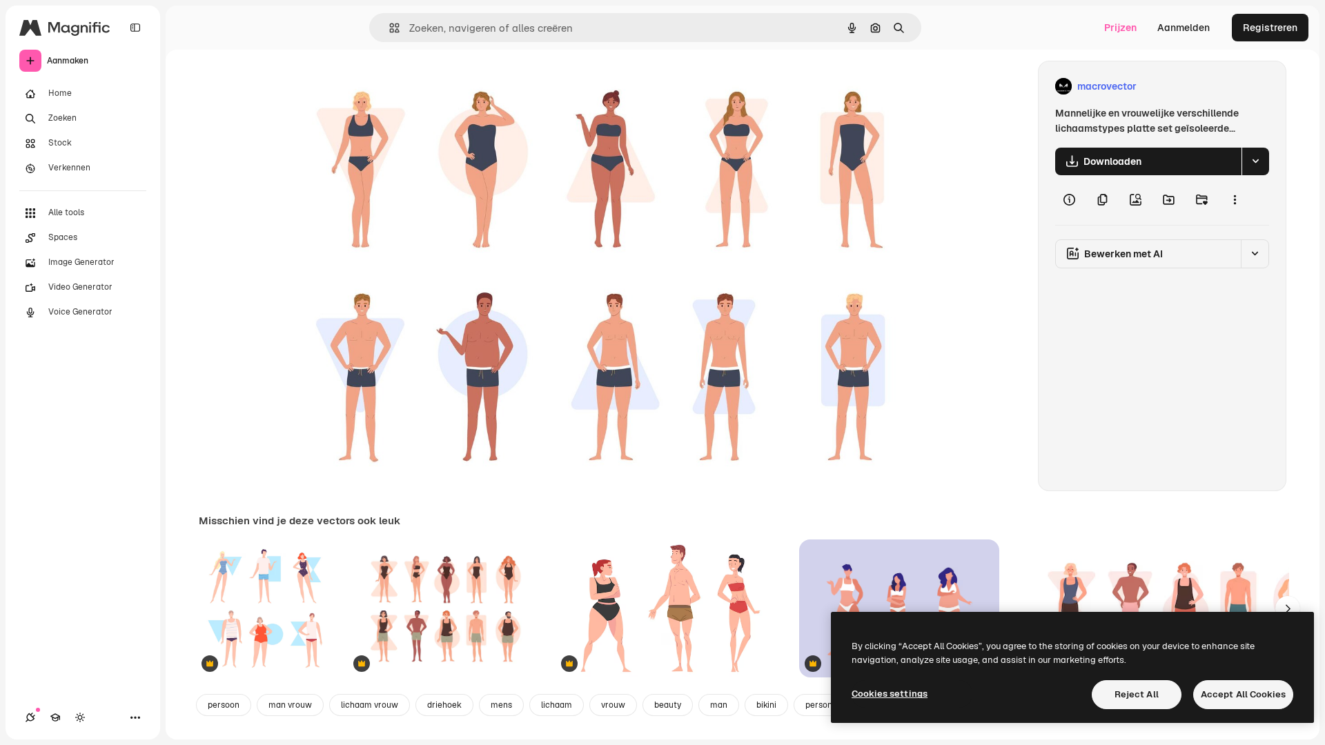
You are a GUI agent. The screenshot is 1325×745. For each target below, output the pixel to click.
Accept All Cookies (1243, 694)
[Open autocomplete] (389, 28)
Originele (373, 86)
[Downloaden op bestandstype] (1255, 161)
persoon (223, 705)
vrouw (613, 705)
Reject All (1137, 694)
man (718, 705)
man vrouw (290, 705)
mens (501, 705)
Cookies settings (890, 693)
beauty (667, 705)
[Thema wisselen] (80, 717)
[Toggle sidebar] (135, 28)
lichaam (556, 705)
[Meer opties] (1234, 200)
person (818, 705)
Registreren (1270, 27)
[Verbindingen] (30, 717)
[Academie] (55, 717)
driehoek (444, 705)
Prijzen (1120, 27)
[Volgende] (1287, 608)
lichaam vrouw (369, 705)
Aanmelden (1183, 27)
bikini (766, 705)
